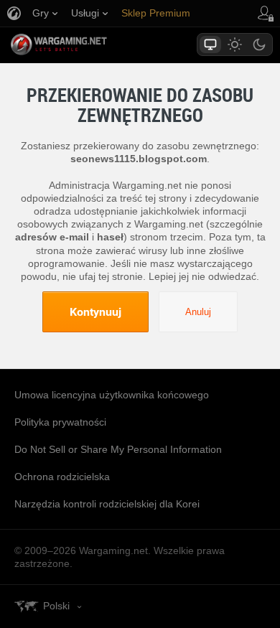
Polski (56, 605)
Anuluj (198, 311)
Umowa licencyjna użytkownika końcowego (111, 394)
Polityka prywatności (60, 422)
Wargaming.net (84, 44)
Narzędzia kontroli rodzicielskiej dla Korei (107, 504)
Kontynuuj (95, 311)
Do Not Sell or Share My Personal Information (118, 449)
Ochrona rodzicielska (62, 476)
